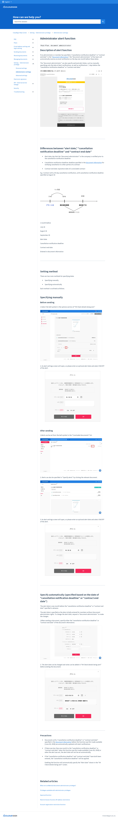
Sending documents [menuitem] (20, 52)
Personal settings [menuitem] (21, 68)
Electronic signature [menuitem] (20, 79)
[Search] (103, 21)
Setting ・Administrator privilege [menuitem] (21, 64)
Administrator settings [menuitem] (23, 72)
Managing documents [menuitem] (20, 59)
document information (60, 57)
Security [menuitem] (16, 88)
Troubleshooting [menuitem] (19, 92)
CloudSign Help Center (20, 33)
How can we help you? (27, 17)
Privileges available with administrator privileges (55, 790)
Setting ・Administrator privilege (40, 33)
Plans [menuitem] (15, 43)
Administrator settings (61, 33)
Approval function (45, 795)
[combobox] (57, 21)
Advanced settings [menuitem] (21, 75)
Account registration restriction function (53, 804)
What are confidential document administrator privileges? (58, 785)
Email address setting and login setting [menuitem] (22, 47)
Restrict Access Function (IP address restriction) (55, 800)
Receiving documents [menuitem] (20, 55)
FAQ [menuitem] (15, 39)
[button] (33, 39)
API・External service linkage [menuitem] (20, 83)
